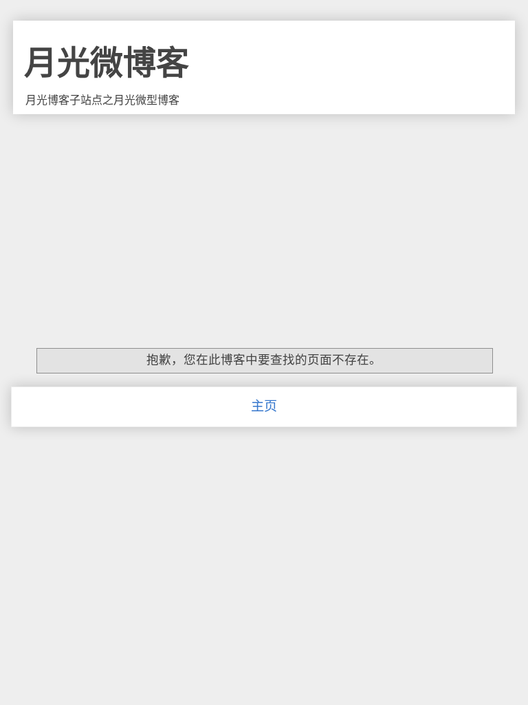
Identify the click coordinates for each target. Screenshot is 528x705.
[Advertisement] (264, 217)
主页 (264, 406)
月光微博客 (106, 63)
